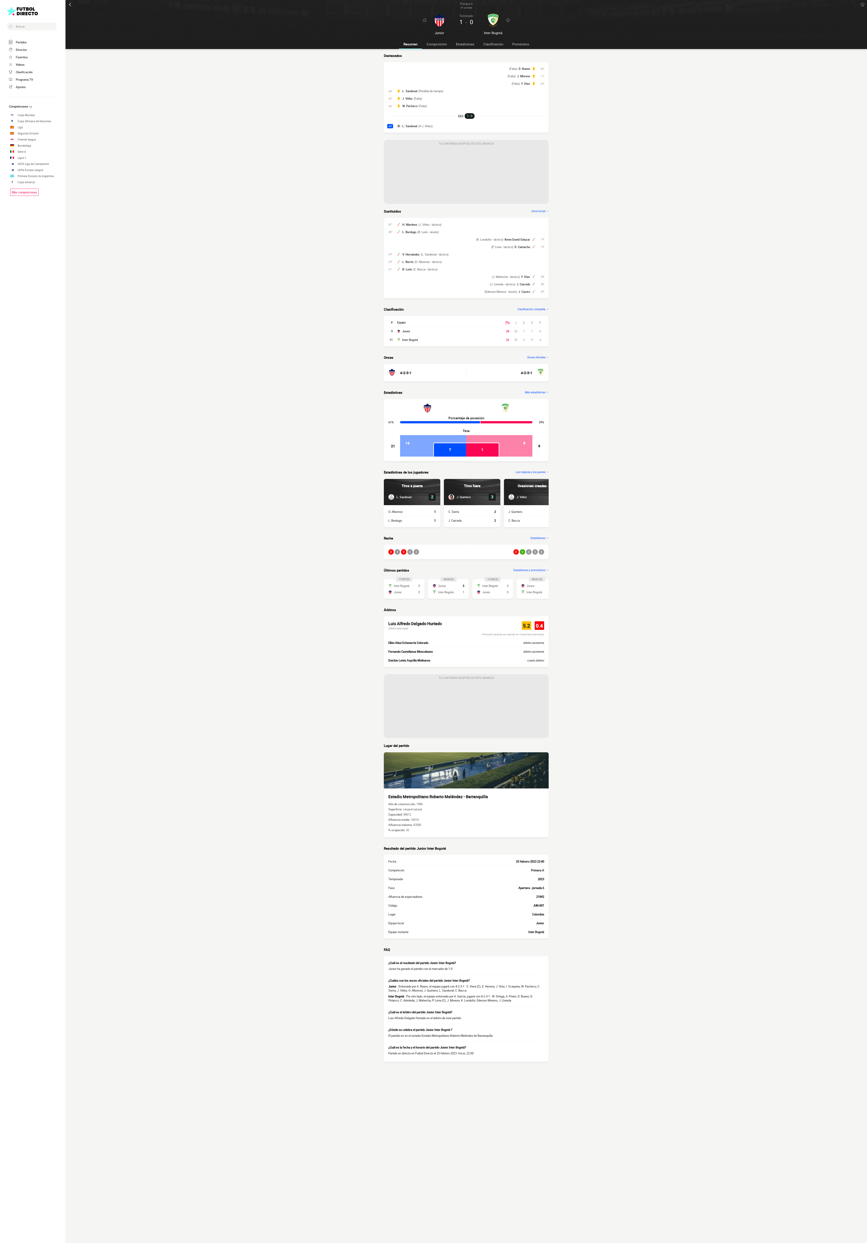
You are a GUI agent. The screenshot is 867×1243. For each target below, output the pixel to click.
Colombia (538, 914)
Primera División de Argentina (36, 176)
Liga (20, 127)
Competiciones (19, 106)
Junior (406, 331)
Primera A (537, 870)
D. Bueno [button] (524, 69)
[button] (399, 497)
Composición (437, 44)
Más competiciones (24, 192)
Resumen (410, 44)
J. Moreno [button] (523, 76)
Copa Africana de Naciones (34, 121)
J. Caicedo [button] (523, 284)
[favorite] (862, 4)
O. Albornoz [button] (395, 512)
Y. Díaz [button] (525, 84)
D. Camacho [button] (522, 247)
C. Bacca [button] (514, 520)
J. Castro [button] (524, 292)
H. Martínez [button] (409, 225)
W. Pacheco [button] (409, 106)
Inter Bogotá (410, 340)
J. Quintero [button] (515, 512)
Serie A (22, 152)
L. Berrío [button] (407, 262)
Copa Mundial (26, 115)
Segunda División (28, 133)
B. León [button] (407, 269)
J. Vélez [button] (407, 98)
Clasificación (493, 44)
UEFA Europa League (30, 170)
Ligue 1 (22, 158)
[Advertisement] (466, 175)
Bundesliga (24, 146)
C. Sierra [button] (453, 512)
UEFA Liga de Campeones (33, 164)
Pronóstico (520, 44)
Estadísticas (465, 44)
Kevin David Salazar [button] (517, 239)
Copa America (26, 182)
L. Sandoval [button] (409, 91)
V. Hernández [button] (411, 254)
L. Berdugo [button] (409, 232)
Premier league (27, 139)
